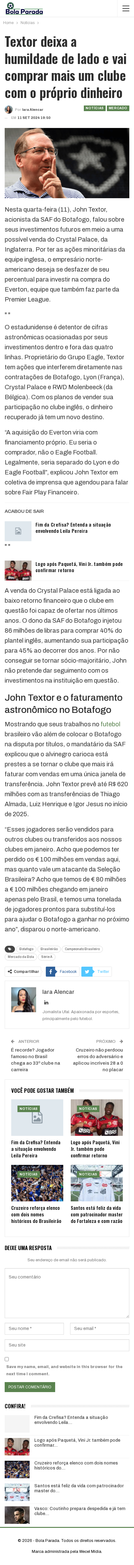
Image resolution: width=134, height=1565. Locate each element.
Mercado (118, 108)
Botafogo (26, 949)
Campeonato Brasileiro (82, 949)
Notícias (95, 108)
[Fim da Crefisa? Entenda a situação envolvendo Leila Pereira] (18, 531)
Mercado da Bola (21, 957)
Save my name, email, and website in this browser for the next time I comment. (64, 1370)
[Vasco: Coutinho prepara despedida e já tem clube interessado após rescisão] (17, 1515)
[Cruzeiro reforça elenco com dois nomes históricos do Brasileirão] (37, 1183)
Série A (46, 957)
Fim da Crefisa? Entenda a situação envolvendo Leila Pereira (73, 527)
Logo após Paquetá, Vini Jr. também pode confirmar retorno (79, 566)
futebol (110, 724)
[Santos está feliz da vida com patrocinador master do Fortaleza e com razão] (97, 1183)
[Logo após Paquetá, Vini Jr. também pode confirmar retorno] (18, 571)
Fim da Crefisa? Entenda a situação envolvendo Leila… (71, 1420)
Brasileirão (49, 949)
